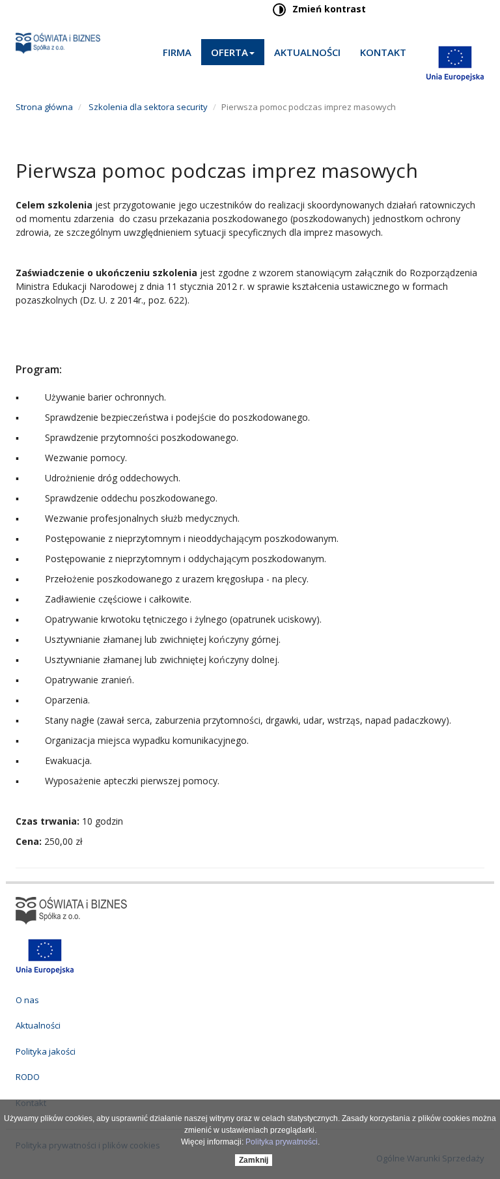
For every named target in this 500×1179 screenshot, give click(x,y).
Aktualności (307, 52)
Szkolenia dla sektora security (147, 107)
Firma (177, 52)
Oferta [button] (229, 52)
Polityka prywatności (281, 1141)
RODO (28, 1077)
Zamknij (253, 1160)
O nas (27, 1000)
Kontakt (383, 52)
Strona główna (44, 107)
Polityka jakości (46, 1051)
